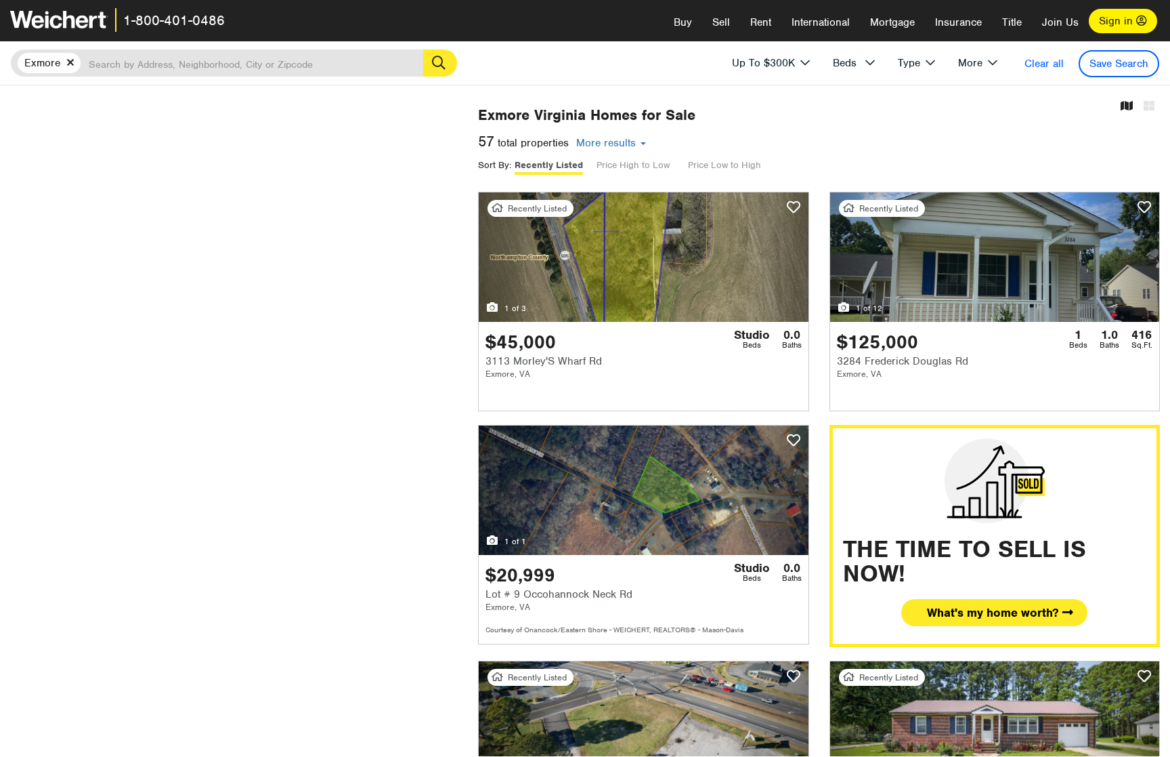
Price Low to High (724, 165)
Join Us (1060, 22)
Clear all (1044, 63)
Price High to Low (633, 165)
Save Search (1118, 63)
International (821, 22)
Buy (683, 22)
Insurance (958, 22)
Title (1012, 22)
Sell (721, 22)
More (970, 63)
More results (607, 143)
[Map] (1126, 107)
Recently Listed (549, 165)
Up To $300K (763, 63)
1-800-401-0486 (174, 20)
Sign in (1117, 21)
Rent (760, 22)
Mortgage (892, 22)
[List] (1149, 107)
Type (909, 63)
